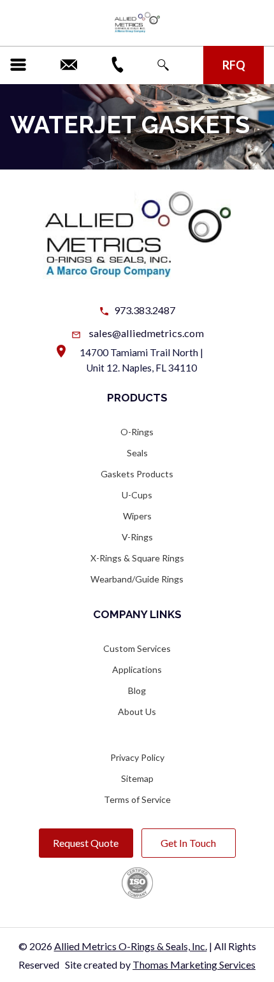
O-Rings (137, 431)
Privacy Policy (137, 757)
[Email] (69, 64)
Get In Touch (188, 843)
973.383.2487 (144, 310)
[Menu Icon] (18, 65)
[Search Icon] (163, 65)
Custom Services (137, 648)
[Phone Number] (118, 65)
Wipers (137, 515)
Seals (137, 452)
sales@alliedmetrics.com (146, 333)
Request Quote (86, 843)
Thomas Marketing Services (194, 964)
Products (137, 397)
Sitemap (137, 778)
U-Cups (137, 494)
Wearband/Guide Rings (137, 579)
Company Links (137, 614)
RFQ (233, 65)
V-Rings (137, 536)
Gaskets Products (137, 473)
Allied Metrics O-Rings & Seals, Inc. (130, 946)
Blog (137, 690)
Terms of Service (137, 799)
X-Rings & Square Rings (137, 557)
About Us (137, 711)
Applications (137, 669)
